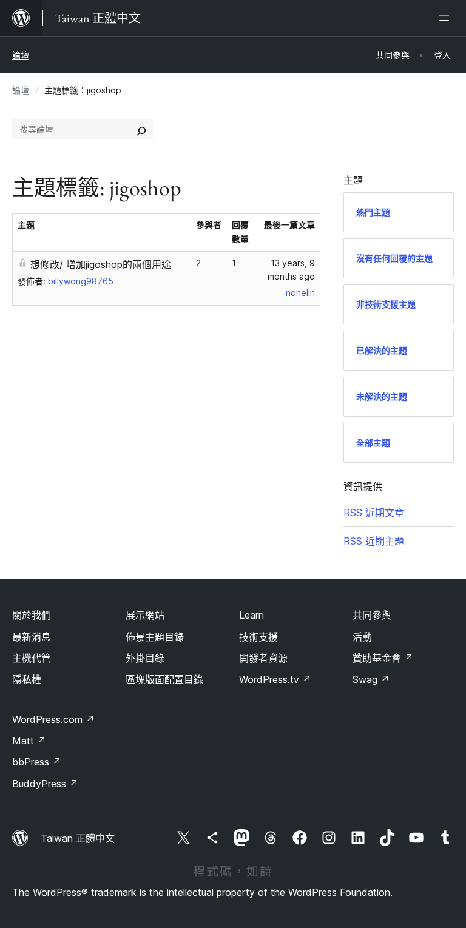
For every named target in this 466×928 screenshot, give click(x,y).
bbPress (36, 762)
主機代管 (31, 658)
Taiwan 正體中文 (78, 838)
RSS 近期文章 (373, 512)
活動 (362, 637)
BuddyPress (45, 784)
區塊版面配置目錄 (164, 679)
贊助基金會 (383, 658)
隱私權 (26, 679)
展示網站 (145, 615)
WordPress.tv (275, 679)
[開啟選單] (446, 18)
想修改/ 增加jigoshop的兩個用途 (100, 264)
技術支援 (258, 637)
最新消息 (31, 637)
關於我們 (31, 615)
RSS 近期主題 (373, 541)
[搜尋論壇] (141, 129)
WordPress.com (53, 719)
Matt (29, 741)
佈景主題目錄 (155, 637)
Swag (371, 679)
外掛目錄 (145, 658)
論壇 (20, 55)
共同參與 (372, 615)
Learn (251, 615)
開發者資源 (263, 658)
